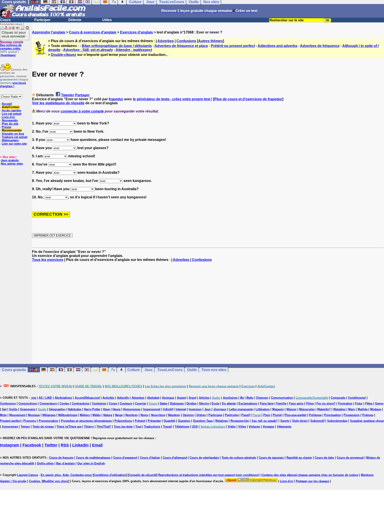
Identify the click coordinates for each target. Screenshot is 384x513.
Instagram (9, 445)
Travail (167, 426)
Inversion (195, 409)
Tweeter (67, 95)
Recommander (12, 130)
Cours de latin (324, 457)
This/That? (103, 426)
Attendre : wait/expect (134, 50)
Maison (291, 409)
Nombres (131, 415)
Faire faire (267, 403)
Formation (345, 403)
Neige (119, 415)
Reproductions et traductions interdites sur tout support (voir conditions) (208, 475)
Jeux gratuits (10, 160)
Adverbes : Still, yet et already (88, 50)
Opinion (188, 415)
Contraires (99, 403)
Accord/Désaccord (87, 397)
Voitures (254, 426)
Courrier (140, 403)
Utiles (107, 20)
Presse (6, 127)
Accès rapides (11, 110)
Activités (108, 397)
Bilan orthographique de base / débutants (117, 46)
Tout (138, 426)
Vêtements (284, 426)
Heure (116, 409)
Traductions (152, 426)
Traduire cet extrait (14, 137)
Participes (215, 415)
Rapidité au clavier (299, 457)
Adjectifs (123, 397)
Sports (284, 420)
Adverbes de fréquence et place (181, 46)
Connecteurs (48, 403)
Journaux (219, 409)
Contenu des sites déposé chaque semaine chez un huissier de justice (309, 475)
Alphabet (153, 397)
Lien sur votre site (14, 143)
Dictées (191, 403)
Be (242, 397)
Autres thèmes (210, 41)
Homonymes (131, 409)
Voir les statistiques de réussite (58, 103)
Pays (266, 415)
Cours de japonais (271, 457)
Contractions (80, 403)
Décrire (204, 403)
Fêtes (368, 403)
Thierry (89, 426)
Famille (281, 403)
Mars (351, 409)
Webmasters (10, 140)
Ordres (201, 415)
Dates (163, 403)
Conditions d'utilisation (110, 475)
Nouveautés (10, 120)
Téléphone (182, 426)
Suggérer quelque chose (367, 420)
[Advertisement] (208, 313)
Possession (352, 415)
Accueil (7, 103)
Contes (64, 403)
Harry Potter (92, 409)
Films (310, 403)
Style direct (300, 420)
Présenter (154, 420)
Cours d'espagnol (125, 457)
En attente (229, 403)
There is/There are (68, 426)
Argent (181, 397)
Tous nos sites (214, 370)
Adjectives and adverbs (277, 46)
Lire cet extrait (11, 113)
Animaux (168, 397)
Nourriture (158, 415)
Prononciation (48, 420)
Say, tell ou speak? (265, 420)
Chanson (262, 397)
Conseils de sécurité (142, 475)
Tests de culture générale (239, 457)
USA (195, 426)
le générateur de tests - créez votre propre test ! (172, 99)
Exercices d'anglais (136, 32)
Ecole (215, 403)
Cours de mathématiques (93, 457)
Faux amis (296, 403)
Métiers (85, 415)
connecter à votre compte (82, 111)
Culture (133, 370)
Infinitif (168, 409)
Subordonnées (337, 420)
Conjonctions (27, 403)
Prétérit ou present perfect (233, 46)
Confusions (186, 41)
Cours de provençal (350, 457)
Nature (107, 415)
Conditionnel (357, 397)
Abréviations (63, 397)
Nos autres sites (12, 163)
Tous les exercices (47, 260)
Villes (242, 426)
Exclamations (247, 403)
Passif (245, 415)
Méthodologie (67, 415)
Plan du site (10, 123)
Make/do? (324, 409)
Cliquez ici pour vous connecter (14, 34)
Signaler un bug (13, 133)
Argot (192, 397)
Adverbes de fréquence (320, 46)
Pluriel (277, 415)
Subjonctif (317, 420)
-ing (33, 397)
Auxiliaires (230, 397)
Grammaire (27, 409)
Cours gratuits (14, 370)
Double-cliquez (63, 55)
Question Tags (203, 420)
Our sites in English (91, 463)
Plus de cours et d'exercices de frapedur (248, 99)
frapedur (116, 99)
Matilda (363, 409)
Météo (96, 415)
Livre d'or (8, 117)
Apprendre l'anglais (48, 32)
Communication (282, 397)
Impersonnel (151, 409)
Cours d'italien (150, 457)
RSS (65, 445)
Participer (42, 20)
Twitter (50, 445)
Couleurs (126, 403)
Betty (249, 397)
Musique (34, 415)
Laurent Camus (27, 475)
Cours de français (61, 457)
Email (97, 445)
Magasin (278, 409)
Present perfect (10, 420)
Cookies (34, 481)
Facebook (31, 445)
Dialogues (177, 403)
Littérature (263, 409)
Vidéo (232, 426)
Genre (379, 403)
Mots (3, 415)
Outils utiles (45, 463)
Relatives (221, 420)
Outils (192, 370)
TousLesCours (169, 370)
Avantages (8, 55)
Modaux (375, 409)
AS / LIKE (45, 397)
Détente (74, 20)
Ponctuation (332, 415)
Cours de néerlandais (204, 457)
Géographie (57, 409)
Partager (82, 95)
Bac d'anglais (65, 463)
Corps (113, 403)
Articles (204, 397)
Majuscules (307, 409)
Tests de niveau (43, 426)
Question (184, 420)
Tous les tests (123, 426)
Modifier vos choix (55, 481)
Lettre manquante (241, 409)
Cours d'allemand (175, 457)
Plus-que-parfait (295, 415)
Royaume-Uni (239, 420)
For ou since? (326, 403)
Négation (174, 415)
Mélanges (49, 415)
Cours (5, 20)
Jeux (148, 370)
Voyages (268, 426)
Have (106, 409)
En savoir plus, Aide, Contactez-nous (66, 475)
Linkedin (80, 445)
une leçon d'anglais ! (13, 84)
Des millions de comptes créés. (11, 45)
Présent (140, 420)
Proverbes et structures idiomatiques (86, 420)
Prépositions (123, 420)
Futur (358, 403)
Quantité (169, 420)
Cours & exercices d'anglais (92, 32)
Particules (232, 415)
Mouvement (17, 415)
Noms (144, 415)
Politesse (315, 415)
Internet (181, 409)
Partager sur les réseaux (312, 481)
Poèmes (367, 415)
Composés (338, 397)
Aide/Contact (10, 107)
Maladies (339, 409)
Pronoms (29, 420)
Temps (25, 426)
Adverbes (165, 41)
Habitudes (74, 409)
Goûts (13, 409)
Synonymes (10, 426)
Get (4, 409)
